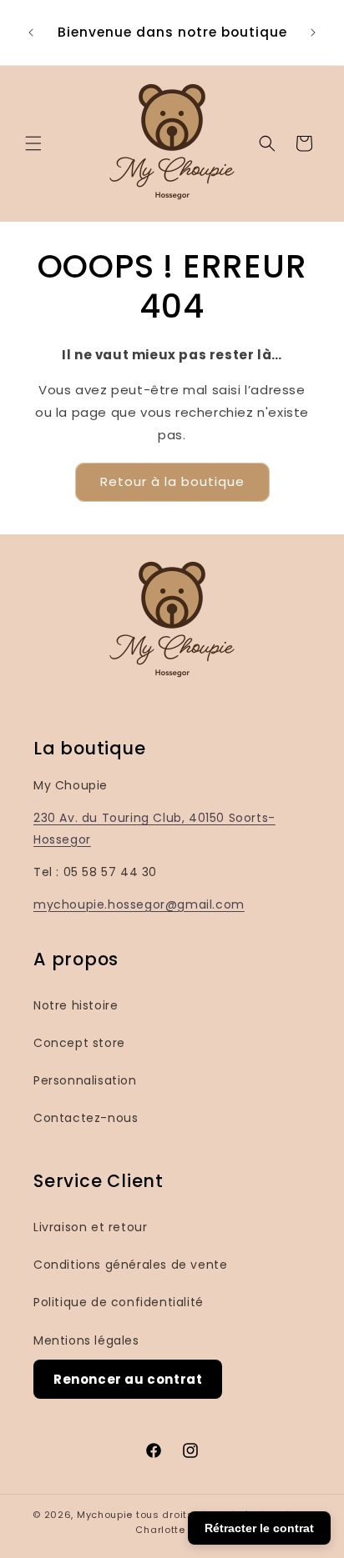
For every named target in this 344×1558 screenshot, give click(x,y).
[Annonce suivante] (313, 32)
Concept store (79, 1042)
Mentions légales (86, 1340)
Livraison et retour (90, 1227)
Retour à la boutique (172, 481)
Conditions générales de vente (130, 1264)
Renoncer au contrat (127, 1379)
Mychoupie (105, 1514)
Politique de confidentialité (118, 1302)
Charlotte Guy (171, 1529)
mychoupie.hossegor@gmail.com (139, 904)
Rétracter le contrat (259, 1528)
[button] (33, 143)
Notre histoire (75, 1005)
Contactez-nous (85, 1118)
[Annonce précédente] (31, 32)
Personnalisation (85, 1080)
